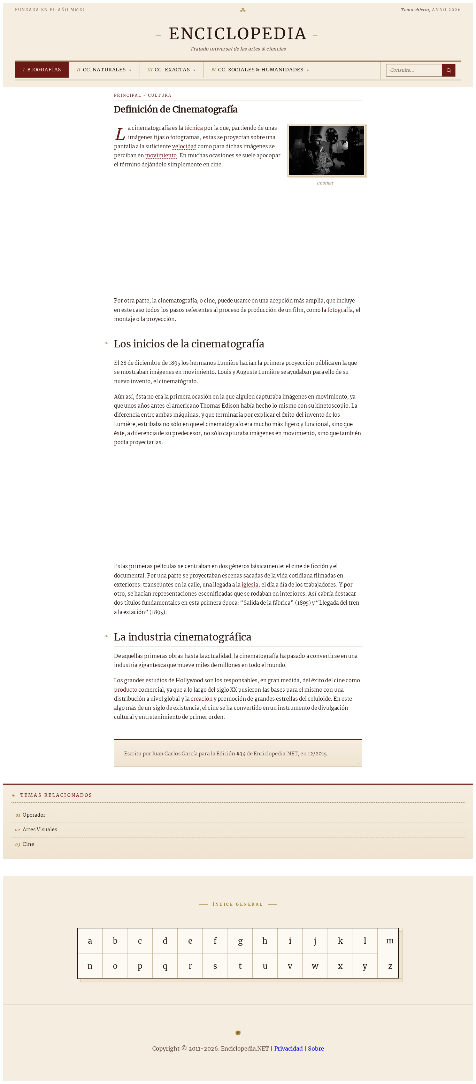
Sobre (316, 1048)
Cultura (160, 95)
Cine (28, 844)
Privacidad (288, 1048)
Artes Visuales (40, 830)
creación (202, 699)
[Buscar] (448, 70)
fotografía (340, 310)
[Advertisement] (238, 239)
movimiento (161, 155)
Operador (34, 815)
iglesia (249, 585)
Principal (127, 95)
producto (125, 690)
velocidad (184, 146)
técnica (193, 128)
